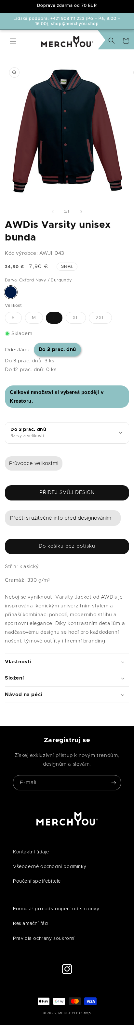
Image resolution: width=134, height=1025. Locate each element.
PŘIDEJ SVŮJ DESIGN (67, 492)
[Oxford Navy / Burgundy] (11, 292)
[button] (13, 41)
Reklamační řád (30, 923)
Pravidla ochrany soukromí (43, 938)
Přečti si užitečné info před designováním (60, 518)
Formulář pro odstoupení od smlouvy (56, 909)
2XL (104, 319)
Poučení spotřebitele (37, 881)
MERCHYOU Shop (74, 1013)
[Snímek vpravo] (81, 211)
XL (79, 319)
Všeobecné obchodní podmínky (49, 866)
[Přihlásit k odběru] (113, 782)
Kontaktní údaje (31, 852)
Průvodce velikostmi (33, 463)
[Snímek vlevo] (53, 211)
